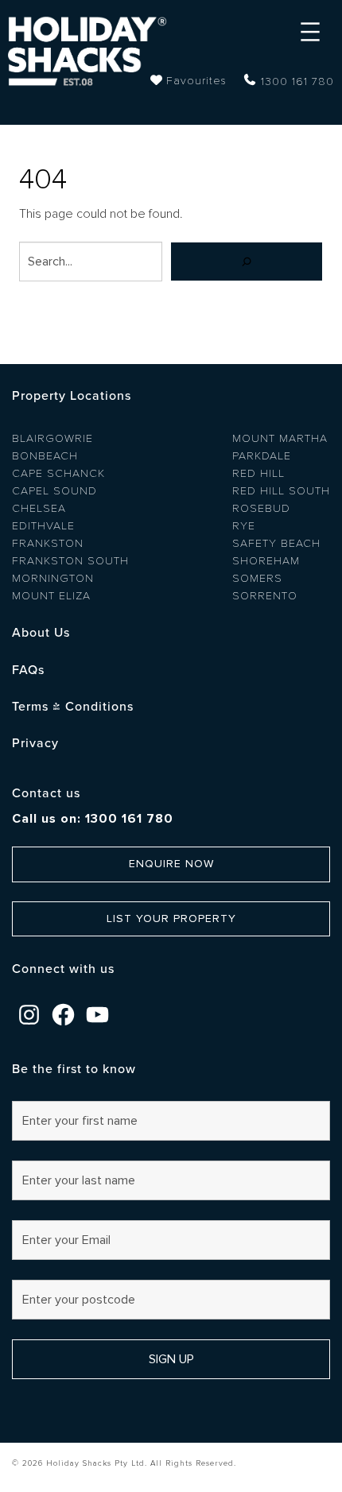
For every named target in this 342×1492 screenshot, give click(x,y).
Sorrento (264, 596)
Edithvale (43, 526)
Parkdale (261, 456)
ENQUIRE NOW (171, 863)
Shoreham (266, 561)
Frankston (48, 543)
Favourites (196, 80)
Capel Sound (54, 491)
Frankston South (70, 561)
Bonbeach (45, 456)
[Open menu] (310, 32)
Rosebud (261, 508)
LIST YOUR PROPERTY (171, 918)
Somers (257, 578)
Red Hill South (281, 491)
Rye (243, 526)
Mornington (53, 578)
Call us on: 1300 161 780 (92, 819)
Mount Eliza (51, 596)
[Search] (246, 261)
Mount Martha (280, 438)
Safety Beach (276, 543)
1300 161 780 (297, 81)
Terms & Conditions (73, 707)
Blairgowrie (52, 438)
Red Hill (258, 473)
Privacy (35, 743)
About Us (41, 633)
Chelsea (39, 508)
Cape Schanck (58, 473)
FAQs (28, 670)
